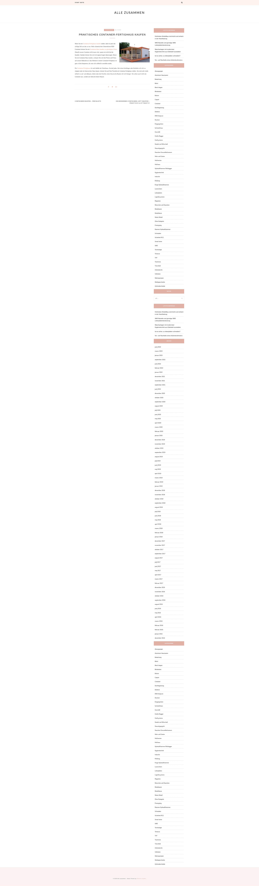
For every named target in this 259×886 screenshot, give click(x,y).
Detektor (157, 111)
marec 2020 (158, 427)
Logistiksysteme (159, 197)
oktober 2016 (159, 596)
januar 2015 (158, 634)
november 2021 (160, 381)
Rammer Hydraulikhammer (162, 229)
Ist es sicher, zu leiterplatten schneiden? (167, 56)
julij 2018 (157, 511)
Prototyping (158, 225)
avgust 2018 (159, 507)
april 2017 (158, 575)
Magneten (158, 201)
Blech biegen (158, 87)
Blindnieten (158, 91)
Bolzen (157, 95)
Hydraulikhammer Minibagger (163, 168)
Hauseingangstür (160, 148)
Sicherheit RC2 (159, 237)
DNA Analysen (159, 116)
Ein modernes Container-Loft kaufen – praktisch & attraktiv (133, 102)
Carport (157, 99)
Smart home (158, 241)
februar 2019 (159, 482)
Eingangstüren (159, 124)
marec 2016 (158, 621)
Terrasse (157, 253)
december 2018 (160, 490)
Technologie (158, 249)
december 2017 (160, 541)
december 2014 (160, 638)
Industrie (157, 176)
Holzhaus (157, 164)
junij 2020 (158, 414)
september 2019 (160, 452)
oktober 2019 (159, 448)
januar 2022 (158, 372)
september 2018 (160, 503)
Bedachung (158, 79)
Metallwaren (158, 209)
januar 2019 (158, 486)
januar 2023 (158, 355)
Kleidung (157, 181)
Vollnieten (157, 274)
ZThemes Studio (141, 878)
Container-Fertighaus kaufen (92, 43)
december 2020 (160, 393)
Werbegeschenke (160, 282)
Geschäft (157, 132)
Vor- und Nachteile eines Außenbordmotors (168, 60)
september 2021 (160, 385)
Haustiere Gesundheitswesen (163, 152)
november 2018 (160, 494)
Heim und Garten (160, 156)
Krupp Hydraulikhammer (162, 185)
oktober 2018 (159, 499)
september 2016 (160, 600)
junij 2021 (158, 389)
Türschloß (158, 266)
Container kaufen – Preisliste (88, 101)
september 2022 (160, 359)
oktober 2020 (159, 397)
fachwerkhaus (159, 128)
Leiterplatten (158, 193)
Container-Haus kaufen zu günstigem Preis (103, 49)
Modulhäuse (158, 213)
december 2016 (160, 587)
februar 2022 (159, 368)
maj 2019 (158, 469)
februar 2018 (159, 532)
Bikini (156, 83)
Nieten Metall (158, 217)
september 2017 (160, 553)
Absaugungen (159, 71)
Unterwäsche (158, 270)
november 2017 (160, 545)
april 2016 (158, 617)
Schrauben (158, 233)
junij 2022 (158, 364)
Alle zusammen (129, 12)
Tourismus (158, 262)
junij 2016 (158, 608)
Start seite (79, 2)
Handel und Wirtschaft (161, 144)
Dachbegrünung (159, 107)
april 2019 (158, 473)
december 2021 (160, 376)
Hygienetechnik (159, 172)
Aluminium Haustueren (161, 75)
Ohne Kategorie (159, 221)
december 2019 (160, 440)
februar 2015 (159, 629)
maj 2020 (158, 418)
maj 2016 (158, 613)
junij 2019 (158, 465)
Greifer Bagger (159, 136)
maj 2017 (158, 570)
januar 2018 (158, 537)
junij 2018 (158, 516)
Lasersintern (158, 189)
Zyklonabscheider (160, 286)
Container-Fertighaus (83, 68)
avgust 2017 (159, 558)
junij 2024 (158, 347)
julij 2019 (157, 461)
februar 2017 (159, 583)
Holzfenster (158, 160)
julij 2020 (157, 410)
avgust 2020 (159, 406)
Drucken (157, 120)
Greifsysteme (159, 140)
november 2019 (160, 444)
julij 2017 (157, 562)
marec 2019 (158, 478)
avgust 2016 (159, 604)
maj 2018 (158, 520)
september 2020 (160, 402)
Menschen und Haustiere (162, 205)
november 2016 (160, 591)
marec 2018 (158, 528)
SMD (156, 245)
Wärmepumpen (159, 278)
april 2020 (158, 423)
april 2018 (158, 524)
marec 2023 (158, 351)
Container (109, 30)
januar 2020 (158, 435)
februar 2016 (159, 625)
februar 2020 (159, 431)
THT (156, 258)
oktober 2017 (159, 549)
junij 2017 (158, 566)
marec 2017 (158, 579)
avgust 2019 (159, 456)
